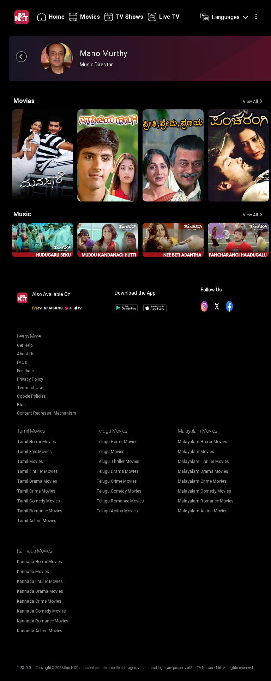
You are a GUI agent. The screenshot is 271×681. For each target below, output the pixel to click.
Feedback (26, 370)
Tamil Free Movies (34, 451)
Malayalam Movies (196, 451)
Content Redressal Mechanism (46, 413)
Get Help (24, 345)
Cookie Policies (31, 396)
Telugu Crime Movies (116, 481)
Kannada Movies (33, 571)
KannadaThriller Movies (40, 581)
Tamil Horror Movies (36, 441)
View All (250, 101)
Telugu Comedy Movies (118, 491)
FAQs (22, 362)
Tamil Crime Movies (36, 491)
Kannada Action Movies (39, 630)
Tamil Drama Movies (37, 481)
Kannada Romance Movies (42, 621)
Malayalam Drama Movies (203, 471)
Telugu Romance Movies (120, 501)
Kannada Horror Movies (39, 561)
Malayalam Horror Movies (202, 441)
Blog (21, 404)
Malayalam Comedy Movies (204, 491)
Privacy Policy (30, 379)
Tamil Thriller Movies (37, 471)
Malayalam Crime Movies (202, 481)
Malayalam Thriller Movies (203, 461)
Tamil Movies (30, 461)
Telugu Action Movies (117, 510)
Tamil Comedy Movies (38, 501)
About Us (26, 353)
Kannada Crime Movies (39, 601)
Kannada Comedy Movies (41, 611)
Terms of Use (30, 387)
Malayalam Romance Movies (206, 501)
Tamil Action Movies (36, 520)
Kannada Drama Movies (40, 591)
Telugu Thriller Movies (117, 461)
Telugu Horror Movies (117, 441)
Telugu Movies (110, 451)
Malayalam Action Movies (203, 510)
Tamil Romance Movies (39, 510)
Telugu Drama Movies (117, 471)
